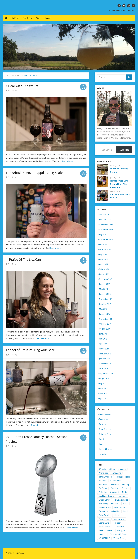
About (38, 18)
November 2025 (106, 224)
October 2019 (105, 304)
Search (48, 18)
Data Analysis (105, 429)
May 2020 (103, 289)
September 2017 (106, 373)
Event (101, 439)
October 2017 (105, 368)
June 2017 (103, 388)
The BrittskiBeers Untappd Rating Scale (34, 172)
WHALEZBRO (104, 538)
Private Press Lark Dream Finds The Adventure (119, 184)
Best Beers (103, 484)
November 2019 (106, 299)
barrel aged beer (123, 477)
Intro (101, 444)
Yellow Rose (118, 538)
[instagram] (128, 5)
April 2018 (103, 344)
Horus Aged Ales (121, 500)
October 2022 (105, 249)
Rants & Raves (105, 449)
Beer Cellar (27, 18)
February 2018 (105, 354)
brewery (125, 484)
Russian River (118, 519)
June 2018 (103, 334)
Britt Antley (12, 90)
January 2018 (104, 359)
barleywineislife (105, 477)
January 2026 (105, 219)
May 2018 (103, 339)
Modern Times (105, 507)
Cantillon (114, 488)
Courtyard (114, 492)
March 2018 (104, 349)
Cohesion (103, 492)
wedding (102, 534)
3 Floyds (102, 469)
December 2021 (105, 279)
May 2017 (103, 393)
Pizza (117, 515)
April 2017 (103, 398)
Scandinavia (104, 523)
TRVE (101, 530)
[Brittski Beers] (69, 47)
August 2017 (104, 378)
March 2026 (104, 214)
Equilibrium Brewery (107, 496)
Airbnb (112, 469)
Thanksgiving (104, 526)
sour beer (117, 523)
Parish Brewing (105, 515)
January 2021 (104, 284)
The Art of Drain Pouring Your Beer (30, 350)
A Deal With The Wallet (22, 86)
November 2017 (105, 364)
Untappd (121, 530)
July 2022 (103, 254)
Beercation (103, 419)
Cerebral (125, 488)
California (103, 488)
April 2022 (103, 264)
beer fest (102, 480)
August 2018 (104, 329)
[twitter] (123, 5)
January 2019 (104, 314)
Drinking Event (105, 434)
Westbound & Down (118, 534)
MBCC (125, 503)
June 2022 (103, 259)
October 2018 (105, 324)
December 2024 (106, 229)
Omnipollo (103, 511)
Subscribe (124, 149)
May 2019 (103, 309)
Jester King (103, 503)
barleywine (116, 473)
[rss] (133, 5)
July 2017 (103, 383)
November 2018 (105, 319)
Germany (122, 496)
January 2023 (104, 244)
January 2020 (105, 294)
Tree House (119, 526)
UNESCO (110, 530)
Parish (125, 511)
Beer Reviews (105, 414)
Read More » (67, 161)
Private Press (104, 519)
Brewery (102, 424)
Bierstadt (115, 484)
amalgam (122, 469)
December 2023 (106, 239)
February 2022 (105, 269)
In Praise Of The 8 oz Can (23, 259)
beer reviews (115, 480)
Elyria (124, 492)
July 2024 (103, 234)
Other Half (115, 511)
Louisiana (115, 503)
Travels (102, 454)
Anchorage (103, 473)
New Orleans (120, 507)
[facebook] (119, 5)
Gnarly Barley (104, 500)
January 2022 (105, 274)
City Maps (15, 18)
